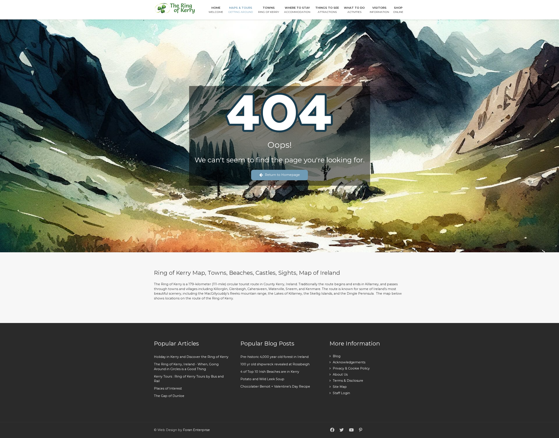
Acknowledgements (349, 362)
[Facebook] (332, 430)
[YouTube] (351, 430)
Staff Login (341, 393)
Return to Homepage (282, 175)
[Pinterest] (360, 430)
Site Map (340, 387)
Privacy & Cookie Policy (351, 368)
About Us (340, 374)
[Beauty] (174, 8)
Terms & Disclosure (348, 381)
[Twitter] (341, 430)
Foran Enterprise (196, 430)
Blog (336, 356)
